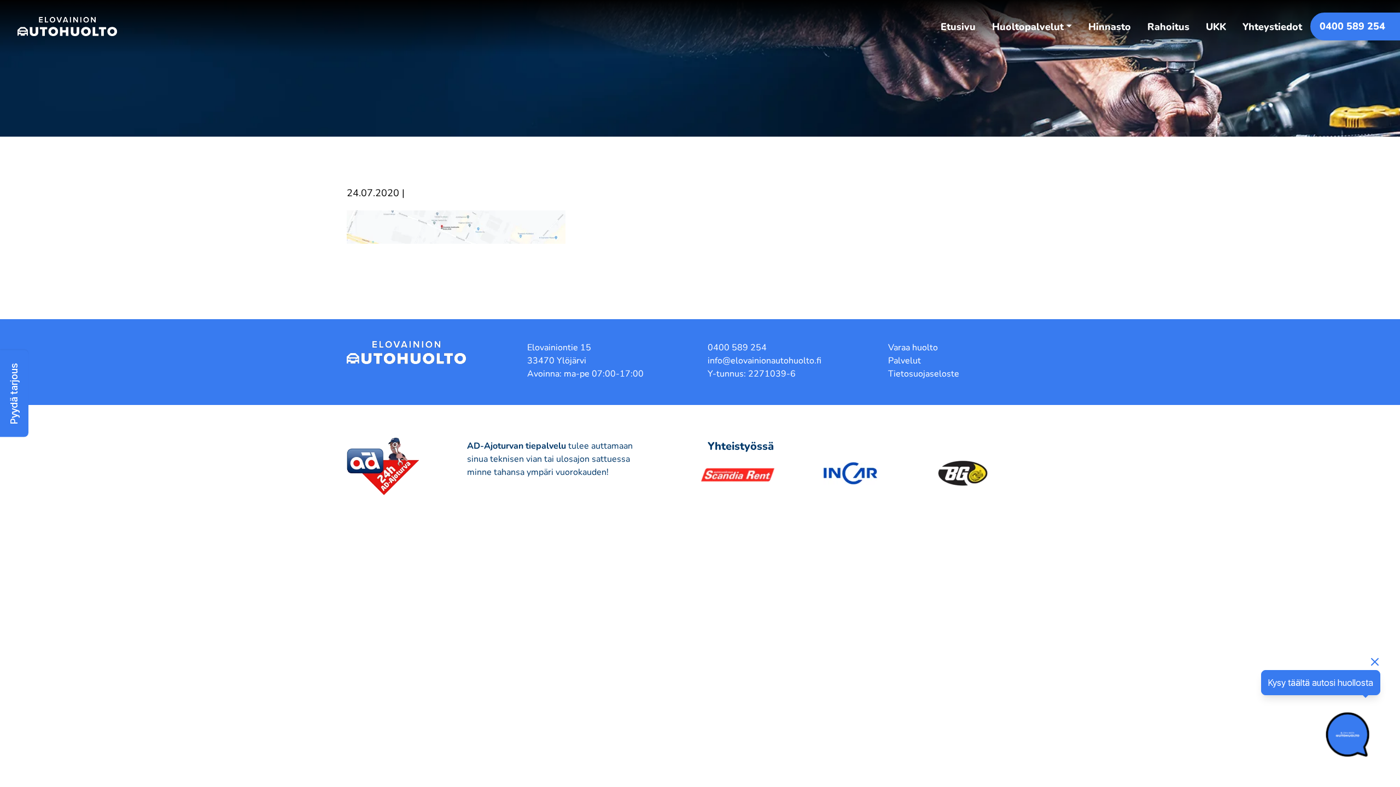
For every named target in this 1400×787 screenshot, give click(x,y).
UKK (1216, 26)
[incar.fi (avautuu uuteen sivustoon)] (850, 473)
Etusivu (958, 26)
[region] (700, 755)
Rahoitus (1168, 26)
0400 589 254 (1352, 26)
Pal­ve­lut (904, 361)
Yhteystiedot (1272, 26)
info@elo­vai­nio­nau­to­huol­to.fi (764, 361)
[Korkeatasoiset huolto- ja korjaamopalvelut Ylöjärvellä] (67, 26)
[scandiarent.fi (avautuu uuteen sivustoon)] (737, 473)
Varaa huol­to (913, 348)
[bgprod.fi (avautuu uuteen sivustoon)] (963, 473)
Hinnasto (1109, 26)
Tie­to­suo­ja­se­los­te (923, 374)
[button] (14, 393)
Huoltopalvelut (1028, 26)
